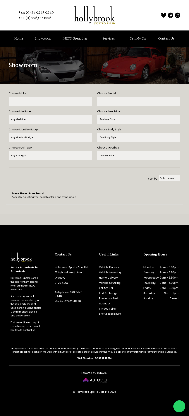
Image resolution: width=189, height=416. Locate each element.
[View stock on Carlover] (163, 15)
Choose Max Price (108, 111)
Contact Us (166, 38)
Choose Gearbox (108, 147)
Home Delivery (108, 277)
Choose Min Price (20, 111)
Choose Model (106, 93)
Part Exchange (108, 293)
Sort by (152, 178)
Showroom (43, 38)
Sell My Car (138, 38)
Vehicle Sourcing (110, 283)
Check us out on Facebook (170, 15)
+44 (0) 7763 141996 (34, 18)
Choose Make (17, 93)
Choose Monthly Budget (24, 129)
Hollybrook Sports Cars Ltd (94, 15)
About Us (105, 303)
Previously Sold (108, 298)
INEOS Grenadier (75, 38)
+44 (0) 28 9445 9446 (36, 12)
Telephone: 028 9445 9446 (68, 294)
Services (109, 38)
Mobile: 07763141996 (68, 301)
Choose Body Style (109, 129)
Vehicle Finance (109, 267)
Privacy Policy (107, 309)
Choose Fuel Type (20, 147)
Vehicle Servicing (110, 272)
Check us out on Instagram (177, 15)
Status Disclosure (110, 314)
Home (18, 38)
